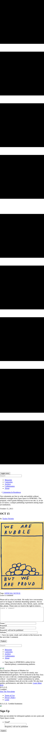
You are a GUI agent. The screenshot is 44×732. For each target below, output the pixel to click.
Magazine (8, 480)
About (7, 488)
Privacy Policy (10, 698)
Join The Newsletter (7, 692)
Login (7, 700)
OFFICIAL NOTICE (12, 593)
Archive (8, 484)
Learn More (37, 683)
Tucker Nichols (8, 519)
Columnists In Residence (11, 492)
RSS (1, 685)
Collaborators (10, 486)
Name (2, 623)
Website (3, 632)
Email (2, 628)
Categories (9, 482)
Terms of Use (10, 695)
